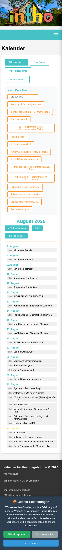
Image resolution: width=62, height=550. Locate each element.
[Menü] (56, 35)
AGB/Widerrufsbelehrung (17, 495)
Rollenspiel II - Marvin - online (25, 194)
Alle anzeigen (16, 62)
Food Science (17, 137)
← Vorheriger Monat (17, 228)
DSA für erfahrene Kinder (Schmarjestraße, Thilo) (31, 128)
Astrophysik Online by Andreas (26, 104)
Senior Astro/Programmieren (25, 202)
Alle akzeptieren (17, 534)
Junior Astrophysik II (21, 144)
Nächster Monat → (16, 236)
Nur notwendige (45, 534)
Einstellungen (31, 543)
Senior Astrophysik (20, 209)
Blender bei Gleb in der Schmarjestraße (30, 112)
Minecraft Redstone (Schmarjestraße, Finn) (31, 168)
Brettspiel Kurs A (19, 119)
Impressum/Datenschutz (16, 489)
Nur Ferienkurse (18, 70)
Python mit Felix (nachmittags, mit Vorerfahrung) (31, 178)
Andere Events (17, 79)
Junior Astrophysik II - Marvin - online (29, 152)
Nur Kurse (39, 62)
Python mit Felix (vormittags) (25, 187)
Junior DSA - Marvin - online (24, 159)
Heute (37, 228)
